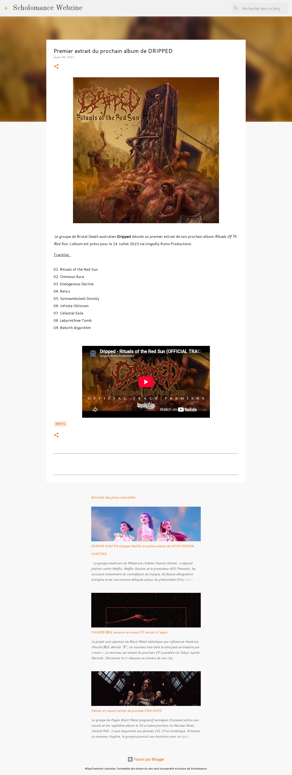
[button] (56, 67)
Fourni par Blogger (148, 759)
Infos (60, 424)
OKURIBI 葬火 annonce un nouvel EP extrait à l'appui (129, 632)
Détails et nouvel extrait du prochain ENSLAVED (126, 710)
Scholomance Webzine (47, 8)
